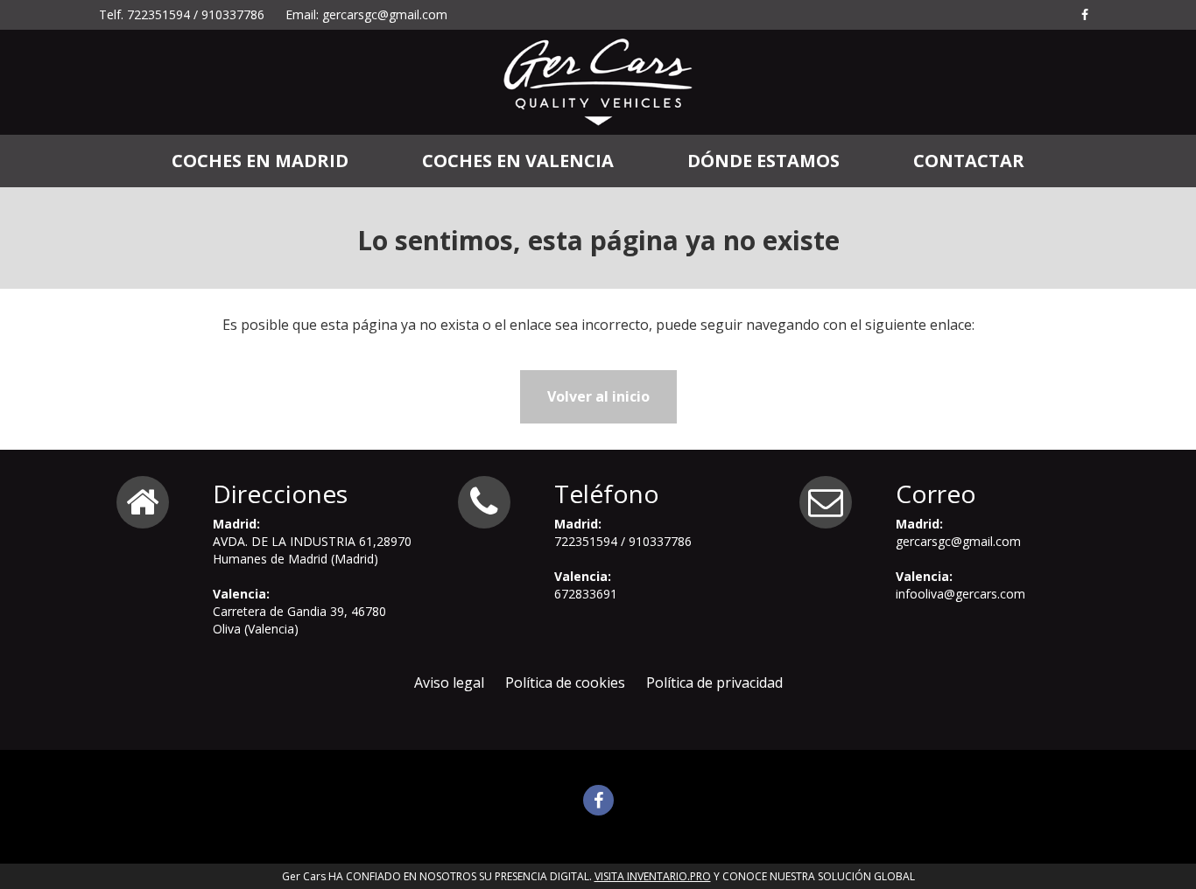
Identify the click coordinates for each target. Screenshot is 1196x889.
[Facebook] (1084, 15)
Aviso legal (449, 682)
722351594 (158, 14)
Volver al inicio (598, 396)
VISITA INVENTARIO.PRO (652, 876)
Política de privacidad (714, 682)
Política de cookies (565, 682)
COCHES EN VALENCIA (518, 160)
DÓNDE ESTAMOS (763, 160)
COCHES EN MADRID (260, 160)
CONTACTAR (968, 160)
